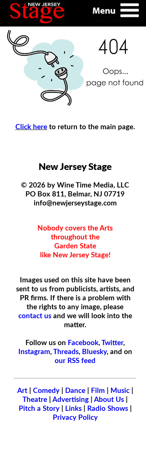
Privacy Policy (75, 417)
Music (120, 390)
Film (98, 390)
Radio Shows (107, 408)
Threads (66, 352)
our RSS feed (75, 361)
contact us (34, 316)
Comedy (46, 390)
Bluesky (94, 352)
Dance (75, 390)
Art (22, 390)
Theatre (34, 399)
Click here (31, 127)
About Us (109, 399)
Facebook (83, 343)
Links (73, 408)
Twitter (112, 343)
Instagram (34, 352)
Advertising (70, 399)
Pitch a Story (39, 408)
